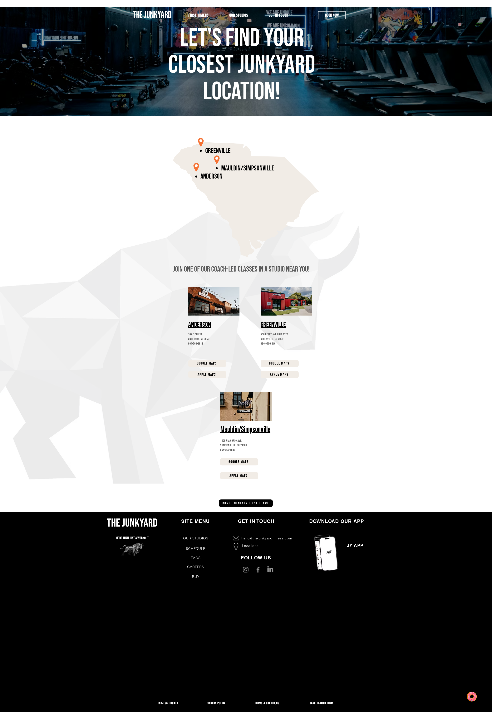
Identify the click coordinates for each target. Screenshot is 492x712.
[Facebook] (258, 569)
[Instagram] (245, 569)
